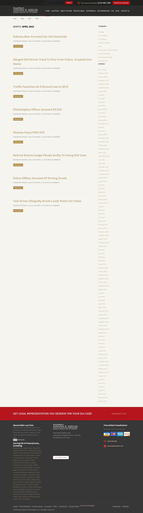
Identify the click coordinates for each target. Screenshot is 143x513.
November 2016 (103, 234)
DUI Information (107, 8)
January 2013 (102, 400)
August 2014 (102, 331)
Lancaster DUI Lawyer (33, 476)
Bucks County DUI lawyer (27, 454)
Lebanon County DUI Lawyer (21, 478)
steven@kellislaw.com (115, 445)
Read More (18, 45)
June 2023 (101, 130)
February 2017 (103, 223)
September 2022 (103, 148)
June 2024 (101, 112)
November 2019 (103, 169)
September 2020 (103, 155)
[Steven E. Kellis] (25, 12)
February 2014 (103, 353)
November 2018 (103, 173)
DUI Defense (102, 38)
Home (58, 8)
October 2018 (102, 176)
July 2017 (101, 205)
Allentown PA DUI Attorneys (26, 449)
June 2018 (101, 187)
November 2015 (103, 277)
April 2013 (101, 389)
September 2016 (103, 241)
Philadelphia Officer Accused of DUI (37, 108)
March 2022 (102, 151)
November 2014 (103, 321)
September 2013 (103, 371)
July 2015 (101, 292)
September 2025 (103, 86)
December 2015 (103, 274)
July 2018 (101, 184)
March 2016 (102, 263)
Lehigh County (35, 478)
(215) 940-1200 (104, 3)
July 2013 (101, 378)
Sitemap (126, 505)
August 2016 (102, 245)
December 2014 (103, 317)
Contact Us (125, 8)
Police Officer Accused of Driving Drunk (40, 177)
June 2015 (101, 295)
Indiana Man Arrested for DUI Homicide (40, 35)
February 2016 (103, 267)
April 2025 (101, 104)
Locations (65, 8)
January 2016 (102, 270)
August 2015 (102, 288)
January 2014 (102, 357)
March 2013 (102, 393)
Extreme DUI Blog (104, 41)
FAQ (115, 8)
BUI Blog (101, 31)
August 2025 (102, 90)
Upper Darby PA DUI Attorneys (27, 495)
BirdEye (91, 504)
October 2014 (102, 324)
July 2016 (101, 249)
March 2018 (102, 194)
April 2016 (101, 259)
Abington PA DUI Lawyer (20, 447)
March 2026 (102, 68)
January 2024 (102, 119)
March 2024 (102, 115)
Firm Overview (25, 505)
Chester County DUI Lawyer (26, 459)
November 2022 (103, 140)
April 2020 (101, 162)
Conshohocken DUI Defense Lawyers (24, 461)
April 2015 (101, 303)
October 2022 (102, 144)
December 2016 (103, 230)
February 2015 (103, 310)
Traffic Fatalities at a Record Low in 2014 (40, 85)
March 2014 (102, 349)
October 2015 (102, 281)
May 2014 (101, 342)
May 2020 (101, 158)
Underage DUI (103, 59)
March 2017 (102, 220)
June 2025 (101, 97)
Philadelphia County (24, 488)
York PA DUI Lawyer (24, 498)
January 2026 (102, 76)
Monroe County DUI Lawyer (29, 483)
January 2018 (102, 198)
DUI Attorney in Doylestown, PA (27, 471)
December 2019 (103, 166)
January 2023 (102, 133)
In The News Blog (104, 52)
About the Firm (74, 8)
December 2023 (103, 122)
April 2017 (101, 216)
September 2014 (103, 328)
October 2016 (102, 238)
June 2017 (101, 209)
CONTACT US (119, 412)
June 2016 (101, 252)
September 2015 (103, 285)
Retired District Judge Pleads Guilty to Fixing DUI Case (49, 154)
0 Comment (56, 40)
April (37, 17)
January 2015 (102, 313)
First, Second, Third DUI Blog (107, 49)
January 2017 (102, 227)
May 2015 (101, 299)
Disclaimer (117, 505)
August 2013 (102, 375)
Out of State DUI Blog (105, 56)
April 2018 (101, 191)
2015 (29, 17)
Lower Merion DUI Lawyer (21, 481)
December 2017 (103, 202)
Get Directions (61, 456)
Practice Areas (85, 8)
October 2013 (102, 367)
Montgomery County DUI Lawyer (23, 486)
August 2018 (102, 180)
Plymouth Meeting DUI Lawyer (28, 490)
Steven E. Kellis (27, 40)
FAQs (100, 45)
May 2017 (101, 212)
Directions (21, 469)
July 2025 (101, 94)
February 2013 (103, 396)
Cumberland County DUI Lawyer (22, 464)
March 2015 (102, 306)
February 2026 (103, 72)
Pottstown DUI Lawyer (20, 493)
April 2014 (101, 346)
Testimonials (96, 8)
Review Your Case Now (121, 3)
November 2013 (103, 364)
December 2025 (103, 79)
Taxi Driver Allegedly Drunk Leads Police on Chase (47, 199)
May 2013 (101, 385)
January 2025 (102, 108)
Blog (119, 8)
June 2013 (101, 382)
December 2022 (103, 137)
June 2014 (101, 339)
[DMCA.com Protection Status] (19, 438)
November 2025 (103, 83)
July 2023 (101, 126)
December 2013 (103, 360)
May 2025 (101, 101)
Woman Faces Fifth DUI (28, 131)
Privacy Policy (74, 505)
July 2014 (101, 335)
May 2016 (101, 256)
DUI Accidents (102, 34)
